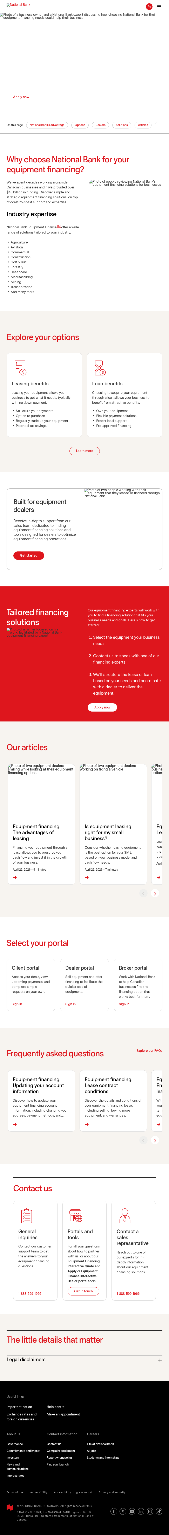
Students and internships (103, 1458)
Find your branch (58, 1464)
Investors (13, 1458)
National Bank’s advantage (47, 125)
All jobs (91, 1451)
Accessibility (38, 1492)
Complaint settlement (61, 1451)
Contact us (54, 1444)
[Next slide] (155, 893)
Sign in (17, 1004)
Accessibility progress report (73, 1492)
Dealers (100, 125)
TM (59, 226)
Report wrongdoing (59, 1458)
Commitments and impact (23, 1451)
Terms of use (15, 1492)
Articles (143, 125)
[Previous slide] (143, 893)
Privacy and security (112, 1492)
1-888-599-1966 (29, 1293)
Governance (15, 1444)
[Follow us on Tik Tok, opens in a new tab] (159, 1511)
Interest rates (15, 1476)
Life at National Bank (100, 1444)
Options (80, 125)
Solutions (122, 125)
